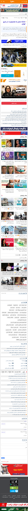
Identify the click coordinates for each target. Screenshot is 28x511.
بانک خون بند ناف (23, 337)
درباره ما (9, 495)
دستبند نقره (18, 307)
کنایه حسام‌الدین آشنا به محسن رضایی (19, 387)
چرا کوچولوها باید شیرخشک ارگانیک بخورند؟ (18, 125)
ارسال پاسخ (3, 423)
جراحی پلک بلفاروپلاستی (22, 320)
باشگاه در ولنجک (10, 317)
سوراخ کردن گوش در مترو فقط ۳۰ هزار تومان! (17, 352)
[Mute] (17, 76)
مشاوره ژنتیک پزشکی (10, 325)
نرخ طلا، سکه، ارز (9, 360)
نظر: (26, 447)
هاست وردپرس (8, 330)
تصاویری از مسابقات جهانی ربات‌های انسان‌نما (18, 393)
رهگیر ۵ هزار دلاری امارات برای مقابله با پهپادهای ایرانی (17, 376)
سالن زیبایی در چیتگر (14, 327)
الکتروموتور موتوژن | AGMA (21, 339)
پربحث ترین (3, 372)
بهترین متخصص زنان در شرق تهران (20, 332)
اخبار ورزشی (14, 495)
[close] (1, 502)
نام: (26, 442)
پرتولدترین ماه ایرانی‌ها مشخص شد (20, 374)
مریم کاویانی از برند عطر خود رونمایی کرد (19, 406)
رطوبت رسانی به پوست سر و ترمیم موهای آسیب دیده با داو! (15, 119)
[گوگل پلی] (14, 485)
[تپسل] (1, 68)
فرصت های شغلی (24, 497)
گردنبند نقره (12, 307)
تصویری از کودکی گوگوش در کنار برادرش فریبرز (18, 395)
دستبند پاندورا (11, 310)
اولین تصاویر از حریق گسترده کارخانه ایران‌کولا (18, 401)
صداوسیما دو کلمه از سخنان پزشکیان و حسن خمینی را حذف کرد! (15, 391)
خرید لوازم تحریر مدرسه (13, 335)
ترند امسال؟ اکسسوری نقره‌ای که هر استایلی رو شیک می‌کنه (16, 117)
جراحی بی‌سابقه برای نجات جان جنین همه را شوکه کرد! (17, 378)
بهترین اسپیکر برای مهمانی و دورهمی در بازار (18, 111)
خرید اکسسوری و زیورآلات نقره (21, 310)
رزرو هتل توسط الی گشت (21, 315)
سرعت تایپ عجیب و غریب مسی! (20, 399)
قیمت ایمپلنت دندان (22, 305)
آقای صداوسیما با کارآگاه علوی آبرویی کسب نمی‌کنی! (17, 408)
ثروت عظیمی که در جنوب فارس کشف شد (18, 414)
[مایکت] (14, 491)
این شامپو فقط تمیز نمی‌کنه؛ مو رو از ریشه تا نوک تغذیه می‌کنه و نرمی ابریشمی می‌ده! (14, 121)
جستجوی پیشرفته (5, 497)
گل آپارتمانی (17, 317)
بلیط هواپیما (15, 305)
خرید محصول (14, 103)
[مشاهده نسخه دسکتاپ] (2, 1)
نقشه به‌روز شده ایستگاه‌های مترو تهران (18, 354)
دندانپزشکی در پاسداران (22, 330)
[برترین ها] (12, 2)
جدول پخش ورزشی (8, 368)
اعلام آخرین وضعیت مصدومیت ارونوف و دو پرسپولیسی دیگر (14, 350)
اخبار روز (18, 495)
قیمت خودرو (23, 363)
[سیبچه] (14, 481)
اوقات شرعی (23, 368)
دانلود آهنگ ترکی (9, 332)
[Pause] (15, 76)
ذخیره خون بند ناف (23, 327)
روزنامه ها (23, 360)
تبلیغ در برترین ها (17, 497)
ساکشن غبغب (24, 307)
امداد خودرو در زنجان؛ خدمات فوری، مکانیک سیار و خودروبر (16, 384)
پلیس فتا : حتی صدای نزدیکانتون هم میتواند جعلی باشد (16, 115)
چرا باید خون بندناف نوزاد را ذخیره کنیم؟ (19, 112)
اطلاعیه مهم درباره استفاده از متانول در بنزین (19, 410)
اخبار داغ (16, 371)
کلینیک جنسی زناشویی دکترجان (20, 325)
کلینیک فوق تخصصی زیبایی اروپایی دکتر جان (18, 322)
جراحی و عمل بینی (15, 337)
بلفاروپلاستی (10, 305)
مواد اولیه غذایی (13, 315)
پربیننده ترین (10, 372)
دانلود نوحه (15, 330)
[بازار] (14, 488)
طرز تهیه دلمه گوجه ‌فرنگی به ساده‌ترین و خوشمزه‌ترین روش (16, 412)
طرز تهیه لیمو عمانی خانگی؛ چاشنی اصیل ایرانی (18, 389)
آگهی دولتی (11, 497)
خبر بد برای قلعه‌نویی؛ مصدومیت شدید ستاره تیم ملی (16, 348)
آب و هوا (10, 363)
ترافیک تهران (23, 365)
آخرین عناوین (24, 372)
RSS (14, 498)
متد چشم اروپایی (23, 317)
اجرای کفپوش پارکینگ (22, 335)
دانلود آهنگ (4, 312)
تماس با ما (5, 495)
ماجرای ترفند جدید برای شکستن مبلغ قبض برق (18, 380)
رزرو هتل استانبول (5, 315)
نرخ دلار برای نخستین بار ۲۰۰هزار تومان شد (19, 404)
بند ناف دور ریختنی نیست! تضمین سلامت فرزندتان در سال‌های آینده (14, 123)
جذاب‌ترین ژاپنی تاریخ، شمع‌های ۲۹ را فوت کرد (18, 397)
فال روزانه (10, 365)
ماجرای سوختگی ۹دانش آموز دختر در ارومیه (17, 346)
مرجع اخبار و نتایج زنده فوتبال (13, 312)
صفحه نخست (23, 495)
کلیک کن (7, 76)
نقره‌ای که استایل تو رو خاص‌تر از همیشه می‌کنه (18, 114)
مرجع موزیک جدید (23, 312)
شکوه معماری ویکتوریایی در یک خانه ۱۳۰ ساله (18, 382)
